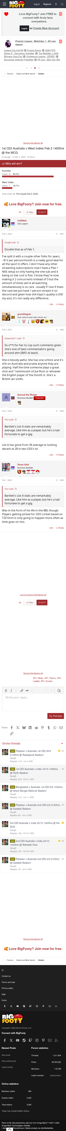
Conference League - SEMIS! (40, 56)
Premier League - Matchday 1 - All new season (35, 42)
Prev (30, 212)
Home (4, 1000)
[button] (5, 690)
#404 (62, 480)
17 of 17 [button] (42, 212)
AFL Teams (50, 678)
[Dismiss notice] (60, 14)
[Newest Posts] (56, 4)
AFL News (38, 678)
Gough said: (10, 242)
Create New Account (46, 28)
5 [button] (6, 173)
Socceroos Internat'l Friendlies (19, 59)
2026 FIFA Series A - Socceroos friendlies (29, 52)
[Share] (56, 234)
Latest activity (7, 1067)
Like (51, 304)
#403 (62, 410)
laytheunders (55, 1075)
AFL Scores (46, 681)
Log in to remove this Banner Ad (33, 594)
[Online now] (8, 226)
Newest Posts (9, 1047)
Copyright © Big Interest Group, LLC (16, 1027)
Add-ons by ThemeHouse (13, 1128)
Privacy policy (7, 988)
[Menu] (4, 4)
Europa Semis (34, 50)
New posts (6, 1055)
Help (3, 994)
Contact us (6, 976)
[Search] (62, 4)
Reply (61, 304)
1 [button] (6, 185)
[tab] (27, 67)
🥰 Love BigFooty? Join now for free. (33, 204)
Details (27, 1125)
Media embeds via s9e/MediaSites (39, 1128)
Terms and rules (8, 982)
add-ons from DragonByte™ (37, 1122)
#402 (62, 329)
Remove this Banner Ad (33, 142)
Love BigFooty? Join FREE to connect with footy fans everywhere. (38, 17)
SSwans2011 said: (13, 338)
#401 (62, 233)
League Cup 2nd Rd (13, 50)
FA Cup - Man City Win (49, 59)
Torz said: (9, 419)
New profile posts (9, 1060)
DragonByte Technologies (12, 1125)
